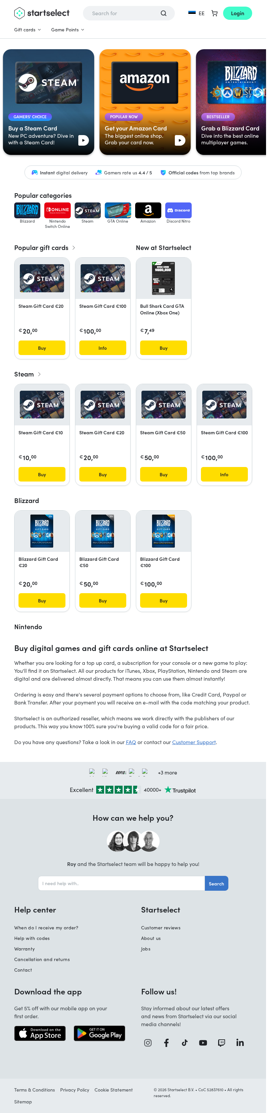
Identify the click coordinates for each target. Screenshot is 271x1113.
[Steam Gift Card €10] (42, 404)
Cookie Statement (114, 1090)
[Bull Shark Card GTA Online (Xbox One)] (163, 278)
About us (151, 938)
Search (216, 883)
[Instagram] (150, 1043)
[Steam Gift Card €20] (42, 278)
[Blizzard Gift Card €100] (163, 531)
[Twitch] (224, 1043)
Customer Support (194, 741)
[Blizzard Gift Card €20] (41, 531)
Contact (23, 970)
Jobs (145, 949)
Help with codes (32, 938)
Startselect (160, 909)
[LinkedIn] (242, 1043)
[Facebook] (169, 1043)
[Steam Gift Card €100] (103, 278)
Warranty (24, 949)
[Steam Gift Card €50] (163, 404)
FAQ (131, 741)
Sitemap (23, 1101)
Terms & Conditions (34, 1090)
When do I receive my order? (46, 927)
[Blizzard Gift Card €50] (102, 531)
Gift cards (24, 29)
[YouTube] (205, 1043)
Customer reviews (161, 927)
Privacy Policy (74, 1090)
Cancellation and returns (42, 959)
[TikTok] (187, 1043)
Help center (35, 909)
